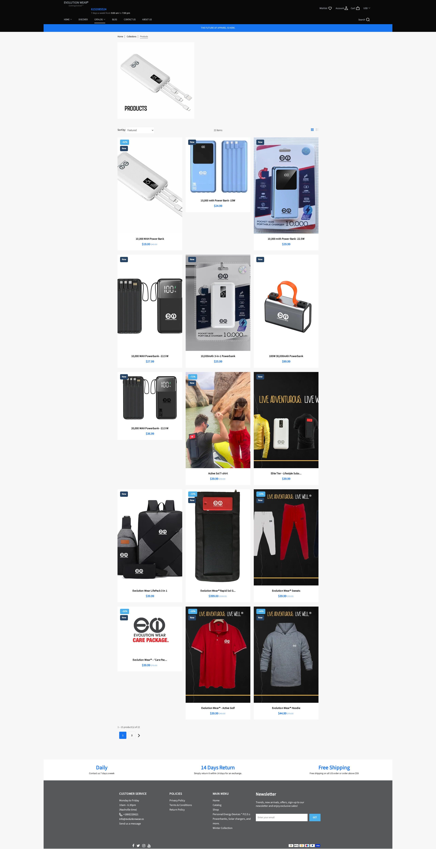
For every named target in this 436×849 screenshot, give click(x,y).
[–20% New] (218, 702)
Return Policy (177, 810)
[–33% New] (218, 584)
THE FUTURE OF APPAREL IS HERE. (218, 28)
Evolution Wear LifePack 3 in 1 (150, 591)
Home (67, 19)
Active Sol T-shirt (218, 473)
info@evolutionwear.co (131, 819)
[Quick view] (169, 143)
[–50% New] (150, 654)
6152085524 (98, 9)
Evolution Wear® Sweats (286, 591)
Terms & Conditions (180, 805)
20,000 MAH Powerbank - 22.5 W (150, 428)
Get (315, 817)
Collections (131, 36)
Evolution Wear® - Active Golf (218, 708)
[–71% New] (218, 467)
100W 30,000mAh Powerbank (286, 356)
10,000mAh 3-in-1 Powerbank (218, 356)
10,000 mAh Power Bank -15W (218, 200)
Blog (114, 19)
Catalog (98, 19)
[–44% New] (286, 702)
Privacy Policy (177, 800)
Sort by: (122, 130)
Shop (216, 810)
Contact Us (129, 19)
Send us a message (130, 824)
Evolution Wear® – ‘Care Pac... (150, 660)
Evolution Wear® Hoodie (286, 708)
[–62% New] (150, 233)
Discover (83, 19)
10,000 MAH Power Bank (150, 239)
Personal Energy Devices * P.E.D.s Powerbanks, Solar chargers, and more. (232, 818)
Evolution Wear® (76, 4)
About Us (147, 19)
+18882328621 (130, 814)
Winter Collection (222, 828)
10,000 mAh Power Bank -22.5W (286, 239)
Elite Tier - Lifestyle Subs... (286, 473)
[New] (218, 194)
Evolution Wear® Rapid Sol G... (218, 591)
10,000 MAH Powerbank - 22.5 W (150, 356)
